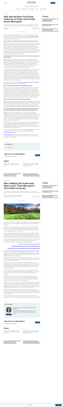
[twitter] (21, 31)
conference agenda (29, 129)
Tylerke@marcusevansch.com (10, 132)
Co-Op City (34, 122)
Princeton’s (6, 114)
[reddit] (23, 31)
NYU (35, 113)
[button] (4, 3)
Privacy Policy (30, 404)
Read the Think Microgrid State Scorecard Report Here (29, 244)
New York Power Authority (33, 36)
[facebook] (18, 31)
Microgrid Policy (7, 180)
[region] (31, 405)
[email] (25, 31)
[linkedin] (20, 31)
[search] (6, 3)
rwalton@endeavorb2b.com (30, 312)
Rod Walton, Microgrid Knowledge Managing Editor (13, 195)
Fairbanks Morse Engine (9, 134)
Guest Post (6, 28)
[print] (39, 31)
